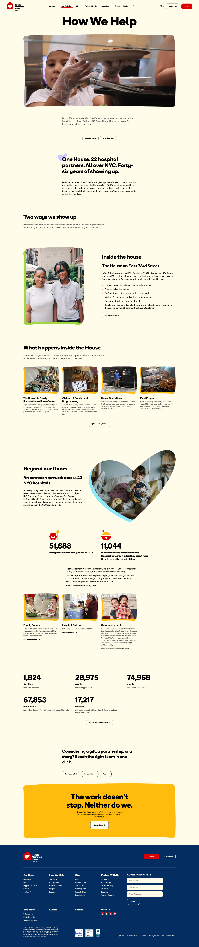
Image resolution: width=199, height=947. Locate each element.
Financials (27, 879)
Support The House (30, 886)
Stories (125, 6)
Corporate (105, 879)
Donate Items (80, 895)
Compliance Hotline (168, 936)
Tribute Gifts (79, 886)
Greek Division (80, 892)
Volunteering (28, 914)
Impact (52, 892)
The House (53, 879)
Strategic (104, 892)
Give (77, 6)
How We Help (66, 6)
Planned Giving (80, 883)
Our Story (52, 6)
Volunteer (105, 6)
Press (25, 883)
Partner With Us (90, 6)
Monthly (78, 879)
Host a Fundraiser (29, 917)
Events (117, 6)
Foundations (105, 889)
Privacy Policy (154, 936)
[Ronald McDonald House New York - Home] (15, 6)
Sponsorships (106, 883)
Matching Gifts (80, 889)
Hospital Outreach (55, 886)
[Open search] (134, 6)
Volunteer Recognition (31, 920)
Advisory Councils (107, 895)
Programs (52, 889)
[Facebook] (106, 913)
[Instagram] (102, 913)
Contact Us (27, 892)
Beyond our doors (108, 138)
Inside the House (90, 138)
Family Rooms (54, 883)
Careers (26, 889)
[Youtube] (114, 913)
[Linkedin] (110, 913)
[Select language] (162, 6)
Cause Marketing (107, 886)
